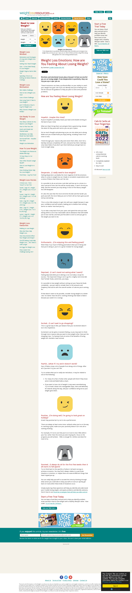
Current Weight (102, 85)
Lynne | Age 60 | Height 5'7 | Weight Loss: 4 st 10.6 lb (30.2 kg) (27, 216)
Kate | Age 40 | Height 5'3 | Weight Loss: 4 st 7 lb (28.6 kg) (28, 203)
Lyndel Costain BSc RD (56, 67)
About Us (48, 580)
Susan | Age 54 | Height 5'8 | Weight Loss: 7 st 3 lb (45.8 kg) (28, 196)
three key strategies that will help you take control (70, 492)
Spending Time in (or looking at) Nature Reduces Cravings (28, 78)
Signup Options (79, 18)
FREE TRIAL (99, 12)
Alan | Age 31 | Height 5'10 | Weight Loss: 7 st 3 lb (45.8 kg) (27, 209)
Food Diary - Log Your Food (28, 175)
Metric (106, 73)
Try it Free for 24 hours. (53, 503)
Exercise (34, 18)
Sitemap (75, 580)
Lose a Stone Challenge (27, 97)
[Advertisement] (66, 5)
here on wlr (106, 169)
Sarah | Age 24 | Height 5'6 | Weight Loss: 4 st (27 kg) (28, 189)
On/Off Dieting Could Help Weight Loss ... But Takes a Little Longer (28, 242)
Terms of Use (56, 580)
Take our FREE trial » (49, 508)
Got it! (115, 586)
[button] (25, 35)
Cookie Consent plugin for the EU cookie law (115, 589)
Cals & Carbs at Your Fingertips (102, 122)
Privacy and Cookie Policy (112, 582)
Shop (88, 18)
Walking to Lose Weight (27, 228)
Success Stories (66, 18)
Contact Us (83, 580)
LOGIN (108, 12)
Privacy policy (96, 538)
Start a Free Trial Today (52, 496)
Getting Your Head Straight (28, 64)
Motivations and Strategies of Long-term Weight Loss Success (28, 59)
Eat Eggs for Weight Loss (27, 247)
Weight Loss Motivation (27, 143)
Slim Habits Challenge (26, 90)
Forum (56, 18)
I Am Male (98, 96)
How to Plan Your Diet (26, 126)
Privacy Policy (67, 580)
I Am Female (99, 93)
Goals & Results (45, 18)
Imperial (99, 73)
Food (27, 18)
